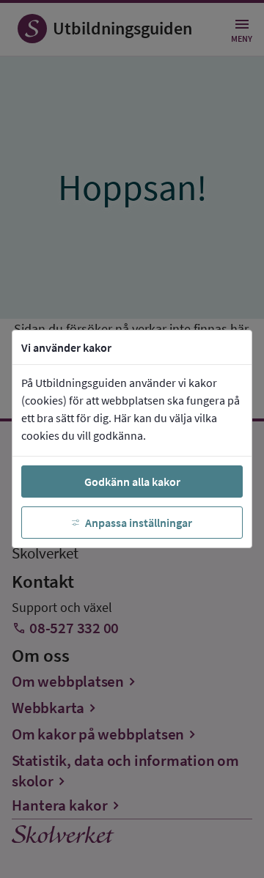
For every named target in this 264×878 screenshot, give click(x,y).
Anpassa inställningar (138, 522)
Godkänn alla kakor (132, 481)
